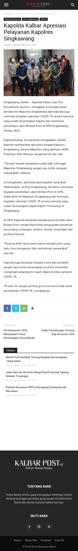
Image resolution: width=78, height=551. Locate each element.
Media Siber (31, 540)
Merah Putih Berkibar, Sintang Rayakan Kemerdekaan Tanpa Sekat (36, 359)
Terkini (44, 19)
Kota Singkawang (45, 13)
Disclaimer (46, 540)
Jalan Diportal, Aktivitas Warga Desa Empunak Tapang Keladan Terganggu (37, 374)
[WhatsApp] (24, 308)
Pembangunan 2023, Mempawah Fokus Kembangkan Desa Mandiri (19, 334)
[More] (32, 308)
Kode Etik (59, 540)
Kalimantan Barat (24, 13)
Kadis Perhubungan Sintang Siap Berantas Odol (58, 332)
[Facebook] (7, 308)
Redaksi (18, 540)
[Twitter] (15, 308)
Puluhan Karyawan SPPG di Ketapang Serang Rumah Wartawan (36, 389)
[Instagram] (39, 526)
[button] (6, 5)
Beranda (8, 13)
